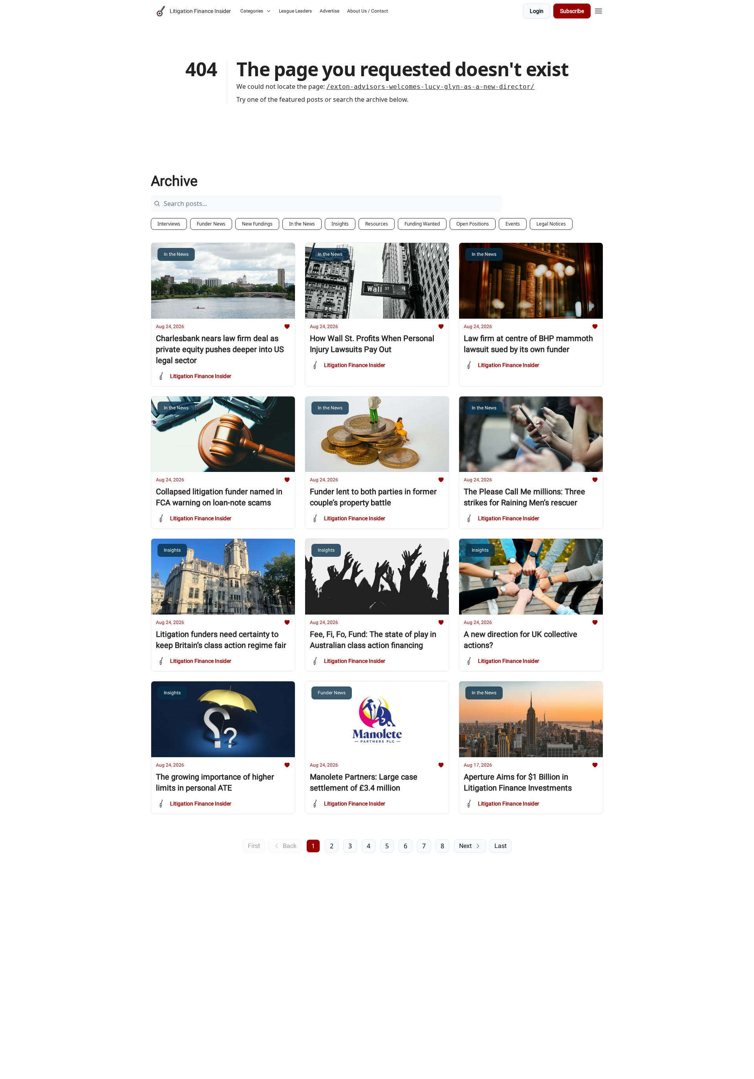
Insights (340, 223)
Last (500, 846)
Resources (376, 223)
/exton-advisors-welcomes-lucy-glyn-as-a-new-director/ (430, 86)
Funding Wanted (422, 223)
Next (465, 846)
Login (537, 11)
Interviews (168, 223)
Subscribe (572, 11)
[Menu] (598, 10)
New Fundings (257, 223)
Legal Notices (551, 223)
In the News (302, 223)
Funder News (211, 223)
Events (512, 223)
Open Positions (472, 223)
